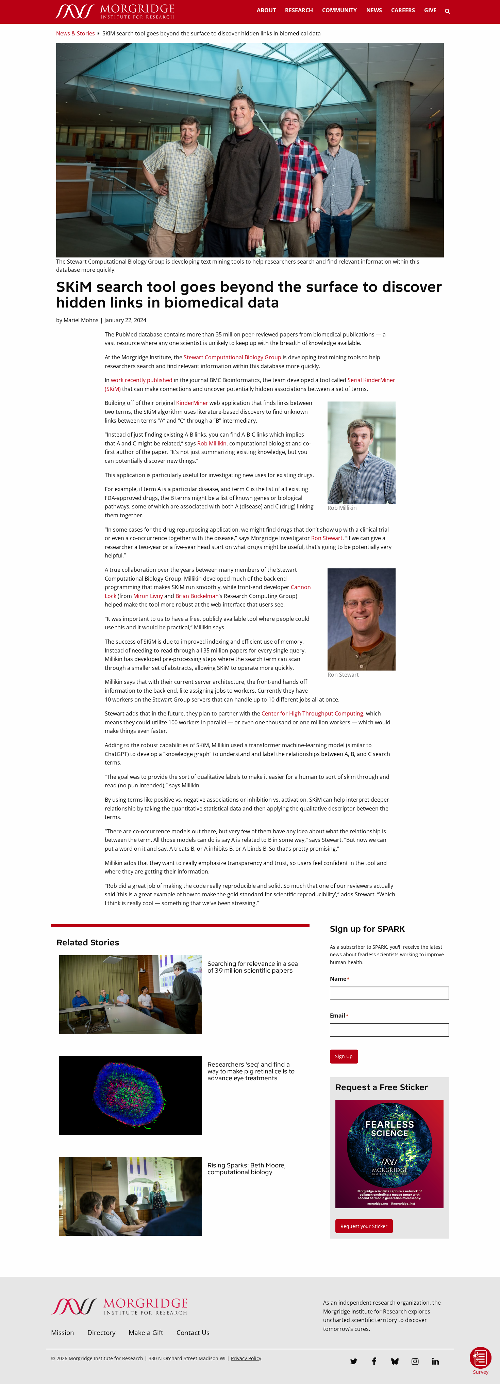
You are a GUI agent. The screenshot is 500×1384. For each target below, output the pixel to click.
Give (430, 10)
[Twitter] (354, 1362)
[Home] (114, 12)
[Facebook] (374, 1362)
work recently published (141, 380)
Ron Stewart (327, 538)
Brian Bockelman (197, 596)
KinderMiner (192, 403)
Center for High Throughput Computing (312, 713)
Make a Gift (146, 1332)
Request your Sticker (363, 1226)
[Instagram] (415, 1362)
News (374, 10)
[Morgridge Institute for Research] (119, 1323)
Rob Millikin (212, 443)
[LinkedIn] (435, 1362)
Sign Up (344, 1056)
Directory (101, 1332)
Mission (62, 1332)
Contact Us (193, 1332)
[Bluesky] (395, 1362)
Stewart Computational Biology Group (232, 357)
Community (339, 10)
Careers (403, 10)
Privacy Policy (246, 1358)
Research (299, 10)
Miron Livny (148, 596)
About (266, 10)
